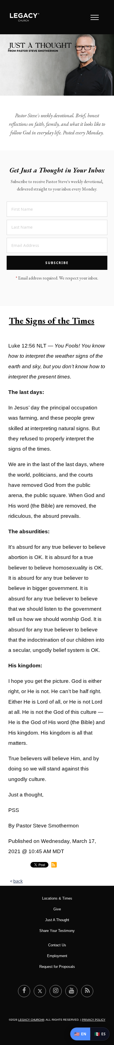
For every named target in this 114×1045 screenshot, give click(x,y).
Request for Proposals (57, 967)
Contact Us (57, 945)
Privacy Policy (93, 1019)
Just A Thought (57, 920)
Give (57, 909)
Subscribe (56, 262)
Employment (57, 956)
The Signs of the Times (51, 320)
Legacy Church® (31, 1019)
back (18, 881)
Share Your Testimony (57, 931)
